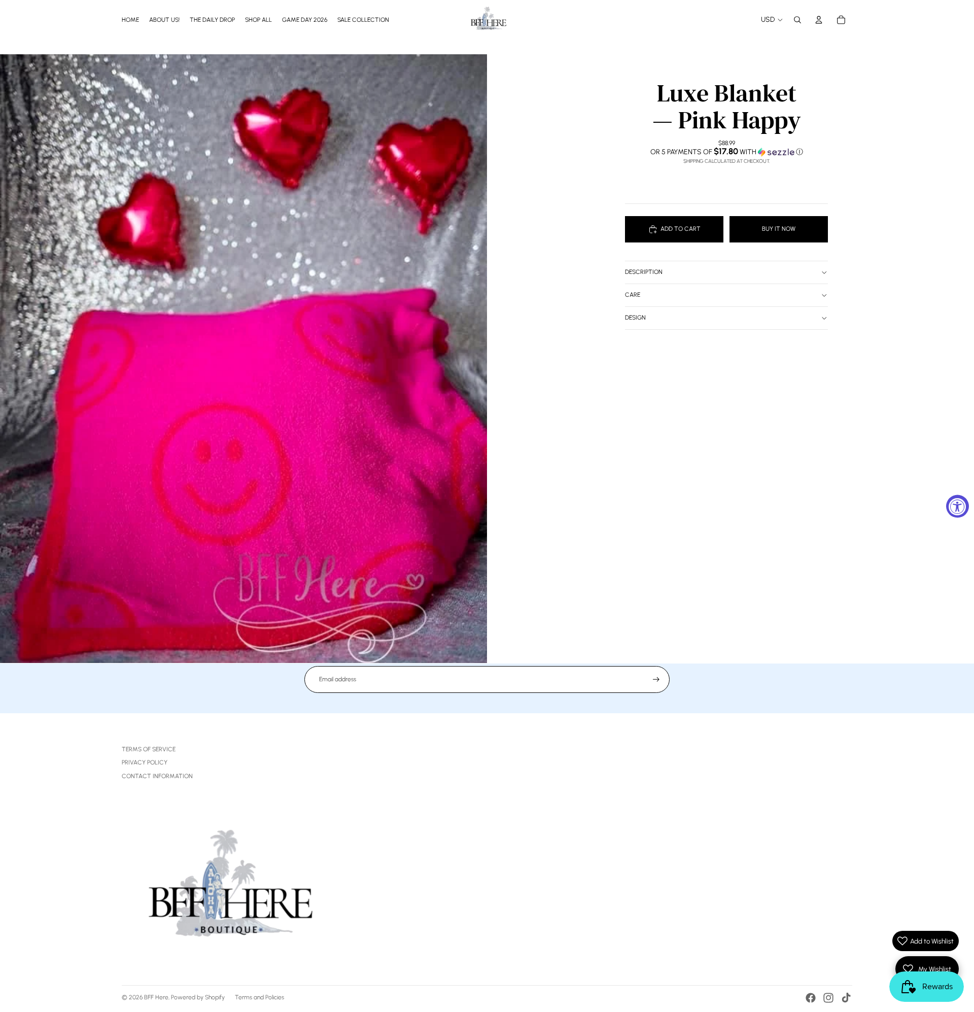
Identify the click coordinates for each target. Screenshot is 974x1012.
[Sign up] (656, 679)
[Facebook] (811, 998)
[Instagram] (828, 998)
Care (632, 294)
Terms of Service (149, 749)
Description (644, 271)
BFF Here (156, 997)
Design (635, 317)
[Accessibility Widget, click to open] (957, 506)
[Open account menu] (819, 20)
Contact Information (157, 776)
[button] (726, 152)
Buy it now (778, 228)
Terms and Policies (259, 997)
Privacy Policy (144, 762)
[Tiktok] (846, 998)
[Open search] (797, 20)
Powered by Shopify (198, 997)
